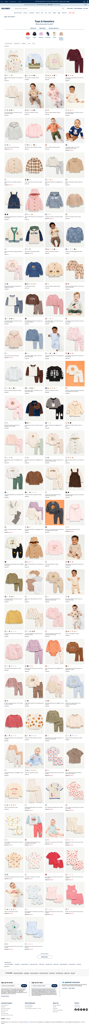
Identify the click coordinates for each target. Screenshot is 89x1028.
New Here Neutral (63, 964)
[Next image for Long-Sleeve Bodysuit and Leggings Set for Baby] (42, 443)
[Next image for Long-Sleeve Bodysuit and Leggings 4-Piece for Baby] (42, 512)
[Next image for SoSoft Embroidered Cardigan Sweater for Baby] (22, 235)
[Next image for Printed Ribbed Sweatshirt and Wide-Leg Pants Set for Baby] (42, 304)
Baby (59, 12)
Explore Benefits (28, 1006)
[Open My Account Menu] (84, 1)
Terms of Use (33, 1022)
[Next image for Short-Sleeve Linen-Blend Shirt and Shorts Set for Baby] (83, 790)
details (67, 1)
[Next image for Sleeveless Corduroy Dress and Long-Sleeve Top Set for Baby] (83, 478)
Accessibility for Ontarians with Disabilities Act (54, 1022)
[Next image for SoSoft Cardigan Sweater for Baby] (62, 130)
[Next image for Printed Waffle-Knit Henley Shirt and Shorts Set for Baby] (22, 825)
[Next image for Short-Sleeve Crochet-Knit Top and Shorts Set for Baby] (62, 860)
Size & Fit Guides (4, 1013)
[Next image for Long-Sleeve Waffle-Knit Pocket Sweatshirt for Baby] (62, 339)
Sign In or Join (63, 1)
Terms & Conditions (40, 991)
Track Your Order (4, 1010)
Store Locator (77, 1006)
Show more (6, 966)
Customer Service (4, 1005)
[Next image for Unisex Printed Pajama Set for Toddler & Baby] (22, 512)
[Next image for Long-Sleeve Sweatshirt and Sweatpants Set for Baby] (22, 478)
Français (8, 1018)
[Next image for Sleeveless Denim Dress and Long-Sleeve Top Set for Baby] (22, 200)
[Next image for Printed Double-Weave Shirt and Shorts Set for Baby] (62, 756)
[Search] (63, 8)
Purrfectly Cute (49, 964)
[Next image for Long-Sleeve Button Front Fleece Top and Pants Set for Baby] (83, 96)
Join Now (64, 988)
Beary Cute (56, 964)
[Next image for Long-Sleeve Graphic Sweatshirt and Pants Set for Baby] (83, 304)
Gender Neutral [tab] (54, 28)
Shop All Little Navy (9, 964)
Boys (50, 12)
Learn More (71, 988)
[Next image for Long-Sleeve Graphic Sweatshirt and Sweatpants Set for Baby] (42, 825)
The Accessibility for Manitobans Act (73, 1022)
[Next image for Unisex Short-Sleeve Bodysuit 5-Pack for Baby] (42, 582)
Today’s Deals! (71, 12)
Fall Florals (41, 964)
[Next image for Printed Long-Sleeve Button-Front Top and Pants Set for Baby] (83, 269)
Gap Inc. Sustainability (58, 1010)
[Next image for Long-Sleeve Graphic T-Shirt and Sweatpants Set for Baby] (83, 130)
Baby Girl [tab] (33, 28)
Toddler (54, 12)
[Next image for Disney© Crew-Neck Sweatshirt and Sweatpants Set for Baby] (22, 408)
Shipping (3, 1006)
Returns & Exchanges (5, 1008)
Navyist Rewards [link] (78, 8)
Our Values (55, 1008)
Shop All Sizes (72, 964)
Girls (46, 12)
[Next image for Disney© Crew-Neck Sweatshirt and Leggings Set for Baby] (22, 547)
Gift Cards (3, 1011)
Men (42, 12)
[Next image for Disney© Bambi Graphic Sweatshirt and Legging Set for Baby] (22, 269)
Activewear (31, 12)
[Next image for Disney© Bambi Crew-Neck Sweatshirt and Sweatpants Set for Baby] (62, 443)
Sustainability (40, 1022)
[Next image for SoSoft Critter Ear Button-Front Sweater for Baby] (22, 61)
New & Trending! (18, 12)
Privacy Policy (5, 996)
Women (37, 12)
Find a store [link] (70, 8)
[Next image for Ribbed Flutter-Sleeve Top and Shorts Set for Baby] (83, 825)
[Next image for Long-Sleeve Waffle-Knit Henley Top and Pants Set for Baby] (22, 96)
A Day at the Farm (34, 964)
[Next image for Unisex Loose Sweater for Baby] (42, 96)
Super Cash (55, 1011)
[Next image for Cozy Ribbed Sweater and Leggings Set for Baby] (62, 165)
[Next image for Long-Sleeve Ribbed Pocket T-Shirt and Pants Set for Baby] (42, 339)
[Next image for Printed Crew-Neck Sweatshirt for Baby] (22, 651)
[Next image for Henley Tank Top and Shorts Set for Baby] (62, 825)
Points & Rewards (29, 1005)
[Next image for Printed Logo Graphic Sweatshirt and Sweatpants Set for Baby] (62, 478)
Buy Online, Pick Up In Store (7, 1015)
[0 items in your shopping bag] (87, 1)
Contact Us (77, 1005)
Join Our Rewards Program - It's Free (33, 1008)
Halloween (17, 964)
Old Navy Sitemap (57, 1005)
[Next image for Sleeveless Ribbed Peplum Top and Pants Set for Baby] (42, 790)
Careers (54, 1006)
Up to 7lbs (79, 964)
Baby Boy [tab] (42, 28)
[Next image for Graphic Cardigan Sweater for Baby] (62, 96)
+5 (35, 75)
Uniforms (25, 12)
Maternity (64, 12)
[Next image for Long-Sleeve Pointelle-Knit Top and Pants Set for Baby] (83, 61)
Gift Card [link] (86, 8)
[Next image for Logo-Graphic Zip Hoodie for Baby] (22, 130)
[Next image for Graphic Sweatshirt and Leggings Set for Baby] (62, 408)
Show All (73, 973)
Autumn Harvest (24, 964)
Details (85, 4)
